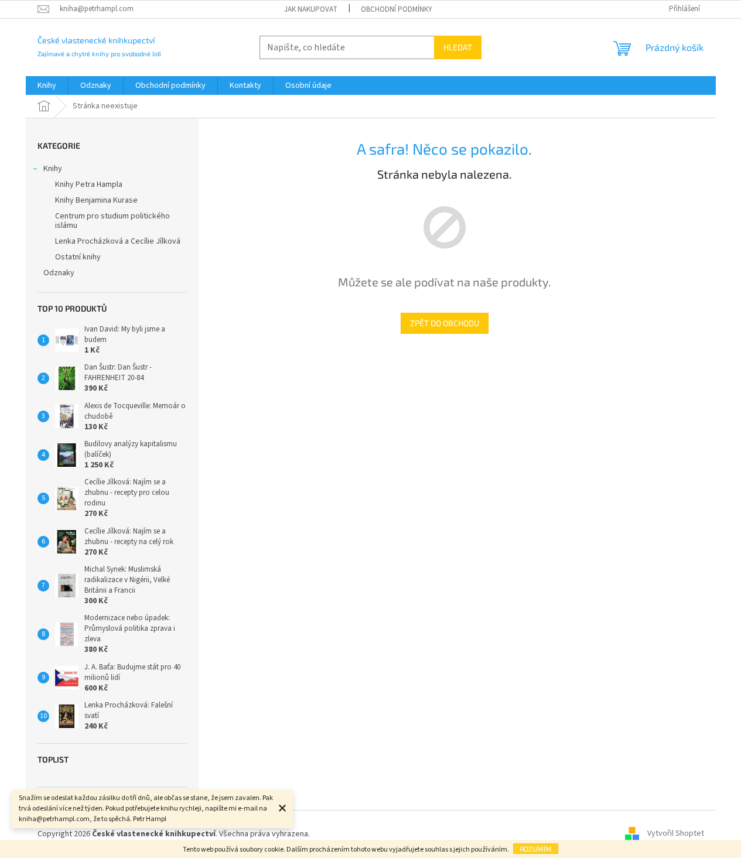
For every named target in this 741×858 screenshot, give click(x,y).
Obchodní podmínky (396, 9)
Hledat (457, 47)
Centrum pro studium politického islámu (112, 221)
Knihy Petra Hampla (88, 184)
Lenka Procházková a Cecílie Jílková (117, 241)
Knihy (52, 169)
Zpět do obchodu (444, 323)
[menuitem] (47, 85)
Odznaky (58, 273)
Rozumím (536, 849)
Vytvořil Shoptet (675, 834)
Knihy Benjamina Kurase (96, 200)
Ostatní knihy (78, 257)
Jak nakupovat (310, 9)
